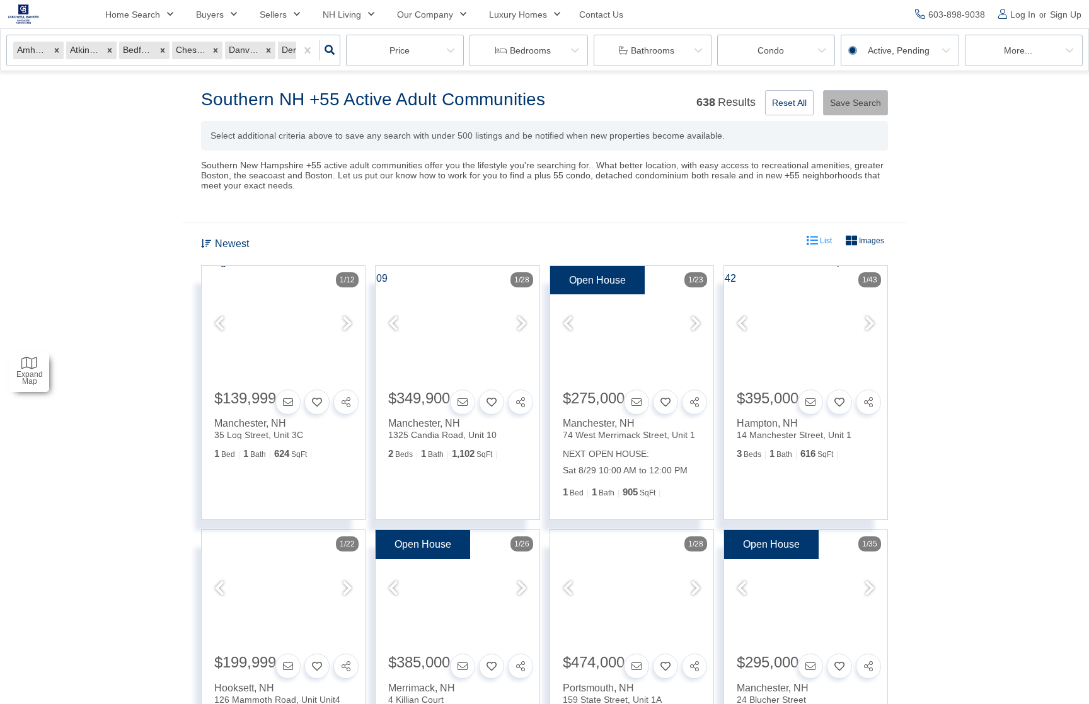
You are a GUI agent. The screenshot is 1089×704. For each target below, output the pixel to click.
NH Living (342, 14)
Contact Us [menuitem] (601, 14)
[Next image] (347, 324)
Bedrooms (530, 50)
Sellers (273, 14)
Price (399, 50)
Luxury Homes (518, 14)
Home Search (132, 14)
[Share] (346, 402)
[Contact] (288, 402)
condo (771, 50)
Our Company (425, 14)
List (825, 240)
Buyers (210, 14)
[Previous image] (219, 324)
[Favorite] (317, 402)
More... (1018, 50)
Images (870, 240)
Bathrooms (652, 50)
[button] (57, 50)
